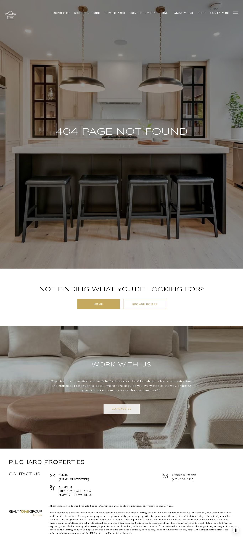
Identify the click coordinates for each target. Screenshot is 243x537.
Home (98, 304)
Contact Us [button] (121, 408)
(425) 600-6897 (182, 479)
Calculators (183, 13)
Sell (164, 13)
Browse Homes (144, 304)
